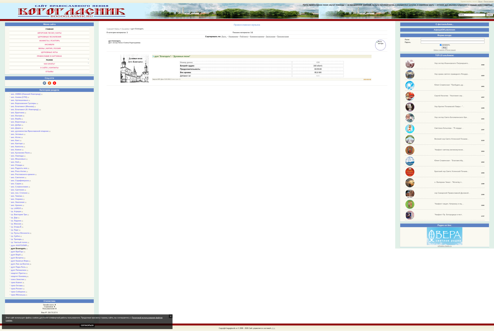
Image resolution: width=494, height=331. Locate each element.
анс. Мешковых (18, 159)
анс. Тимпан (16, 196)
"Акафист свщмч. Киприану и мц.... (449, 204)
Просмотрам (283, 36)
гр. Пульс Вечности (20, 233)
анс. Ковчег (16, 150)
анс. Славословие (19, 187)
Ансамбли (125, 29)
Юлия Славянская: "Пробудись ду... (449, 85)
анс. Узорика (17, 199)
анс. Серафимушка (20, 180)
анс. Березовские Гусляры (23, 103)
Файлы (117, 29)
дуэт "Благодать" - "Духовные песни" (172, 56)
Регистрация (488, 1)
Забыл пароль (439, 50)
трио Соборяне (18, 292)
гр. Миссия (16, 224)
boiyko (318, 75)
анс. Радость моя (19, 168)
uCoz (273, 328)
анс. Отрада (16, 165)
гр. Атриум (16, 211)
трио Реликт (17, 289)
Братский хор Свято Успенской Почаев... (451, 171)
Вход (480, 1)
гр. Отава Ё (16, 227)
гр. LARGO (16, 208)
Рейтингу (244, 36)
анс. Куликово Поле (20, 153)
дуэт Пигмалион (18, 270)
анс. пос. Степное (19, 193)
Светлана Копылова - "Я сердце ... (449, 128)
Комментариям (257, 36)
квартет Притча (18, 273)
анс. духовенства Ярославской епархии (29, 131)
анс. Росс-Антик (18, 171)
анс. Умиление (17, 202)
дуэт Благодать (18, 248)
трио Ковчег (16, 282)
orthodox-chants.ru (445, 246)
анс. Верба (16, 119)
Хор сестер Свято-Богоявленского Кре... (451, 117)
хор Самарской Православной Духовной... (452, 193)
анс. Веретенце (18, 122)
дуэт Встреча (17, 258)
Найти (489, 15)
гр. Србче (15, 236)
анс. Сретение (17, 190)
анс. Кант (15, 140)
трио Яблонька (18, 295)
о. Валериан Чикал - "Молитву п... (448, 182)
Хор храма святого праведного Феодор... (451, 74)
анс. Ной (15, 162)
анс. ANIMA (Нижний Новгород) (26, 94)
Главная (110, 29)
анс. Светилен (17, 177)
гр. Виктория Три (19, 214)
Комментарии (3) (175, 79)
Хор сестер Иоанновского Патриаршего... (451, 63)
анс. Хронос (16, 205)
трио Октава (17, 285)
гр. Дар (14, 217)
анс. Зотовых (17, 134)
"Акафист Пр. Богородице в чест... (448, 215)
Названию (233, 36)
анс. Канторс (17, 143)
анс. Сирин (16, 183)
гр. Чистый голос (19, 242)
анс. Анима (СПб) (19, 97)
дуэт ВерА (16, 255)
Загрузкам (270, 36)
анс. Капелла (17, 146)
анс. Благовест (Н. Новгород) (24, 109)
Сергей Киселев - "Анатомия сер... (449, 96)
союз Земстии (17, 279)
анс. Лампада (17, 156)
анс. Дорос (16, 128)
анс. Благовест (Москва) (22, 106)
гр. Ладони (16, 221)
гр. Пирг (14, 230)
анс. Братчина (17, 112)
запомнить (446, 45)
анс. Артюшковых (19, 100)
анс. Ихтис (16, 137)
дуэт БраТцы (17, 251)
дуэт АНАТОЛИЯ (19, 245)
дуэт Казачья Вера (19, 261)
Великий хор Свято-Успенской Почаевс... (451, 139)
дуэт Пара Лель (18, 267)
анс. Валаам (16, 116)
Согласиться (87, 325)
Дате (224, 36)
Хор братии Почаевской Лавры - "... (449, 106)
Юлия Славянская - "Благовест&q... (449, 160)
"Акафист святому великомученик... (449, 150)
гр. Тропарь (16, 239)
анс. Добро (16, 125)
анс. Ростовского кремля (23, 174)
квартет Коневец (19, 276)
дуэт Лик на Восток (20, 264)
